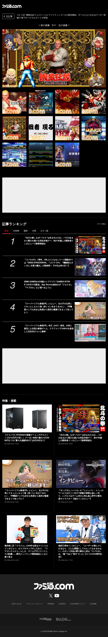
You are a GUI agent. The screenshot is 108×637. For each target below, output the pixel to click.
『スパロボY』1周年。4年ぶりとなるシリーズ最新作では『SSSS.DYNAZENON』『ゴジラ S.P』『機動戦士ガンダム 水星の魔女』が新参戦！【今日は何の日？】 (48, 262)
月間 (34, 230)
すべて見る (101, 224)
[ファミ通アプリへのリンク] (45, 619)
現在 (6, 230)
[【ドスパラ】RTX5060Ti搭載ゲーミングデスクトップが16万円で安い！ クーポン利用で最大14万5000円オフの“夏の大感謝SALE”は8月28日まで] (27, 418)
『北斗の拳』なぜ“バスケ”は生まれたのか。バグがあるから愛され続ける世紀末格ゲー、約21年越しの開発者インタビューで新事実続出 (49, 240)
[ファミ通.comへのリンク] (11, 6)
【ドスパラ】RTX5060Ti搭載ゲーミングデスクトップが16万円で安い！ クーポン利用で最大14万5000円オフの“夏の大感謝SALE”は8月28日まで (26, 437)
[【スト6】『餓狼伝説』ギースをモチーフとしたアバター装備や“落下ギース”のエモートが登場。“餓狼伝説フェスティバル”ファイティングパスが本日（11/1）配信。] (14, 102)
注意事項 (62, 603)
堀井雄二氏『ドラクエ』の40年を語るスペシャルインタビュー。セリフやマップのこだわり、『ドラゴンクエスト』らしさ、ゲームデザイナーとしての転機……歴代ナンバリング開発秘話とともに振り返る (26, 551)
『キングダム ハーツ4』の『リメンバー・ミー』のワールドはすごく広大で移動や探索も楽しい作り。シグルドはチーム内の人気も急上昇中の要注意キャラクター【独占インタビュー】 (80, 494)
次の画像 (63, 25)
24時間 (16, 230)
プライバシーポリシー (34, 603)
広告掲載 (93, 603)
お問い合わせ (17, 603)
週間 (26, 230)
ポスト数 (44, 230)
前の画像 (45, 25)
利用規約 (51, 603)
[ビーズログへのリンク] (63, 619)
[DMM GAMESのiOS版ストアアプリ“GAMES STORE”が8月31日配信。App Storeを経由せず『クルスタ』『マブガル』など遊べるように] (90, 289)
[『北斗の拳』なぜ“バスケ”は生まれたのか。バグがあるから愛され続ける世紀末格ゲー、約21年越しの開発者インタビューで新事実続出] (90, 245)
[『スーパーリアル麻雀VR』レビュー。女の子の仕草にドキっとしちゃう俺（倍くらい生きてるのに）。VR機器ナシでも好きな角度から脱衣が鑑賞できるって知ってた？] (90, 310)
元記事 (9, 16)
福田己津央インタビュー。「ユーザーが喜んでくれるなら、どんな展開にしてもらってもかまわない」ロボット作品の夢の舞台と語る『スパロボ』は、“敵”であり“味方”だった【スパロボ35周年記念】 (80, 551)
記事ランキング (14, 224)
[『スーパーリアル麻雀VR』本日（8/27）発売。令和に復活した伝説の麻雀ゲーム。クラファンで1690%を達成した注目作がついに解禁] (90, 332)
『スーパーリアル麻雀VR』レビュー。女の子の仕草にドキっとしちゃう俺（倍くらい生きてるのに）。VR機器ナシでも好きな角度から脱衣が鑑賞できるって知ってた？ (48, 308)
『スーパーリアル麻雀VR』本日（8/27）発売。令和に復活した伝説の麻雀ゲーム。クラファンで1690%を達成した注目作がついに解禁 (49, 328)
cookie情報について (77, 603)
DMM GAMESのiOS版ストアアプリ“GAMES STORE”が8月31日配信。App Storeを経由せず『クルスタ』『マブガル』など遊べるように (48, 284)
